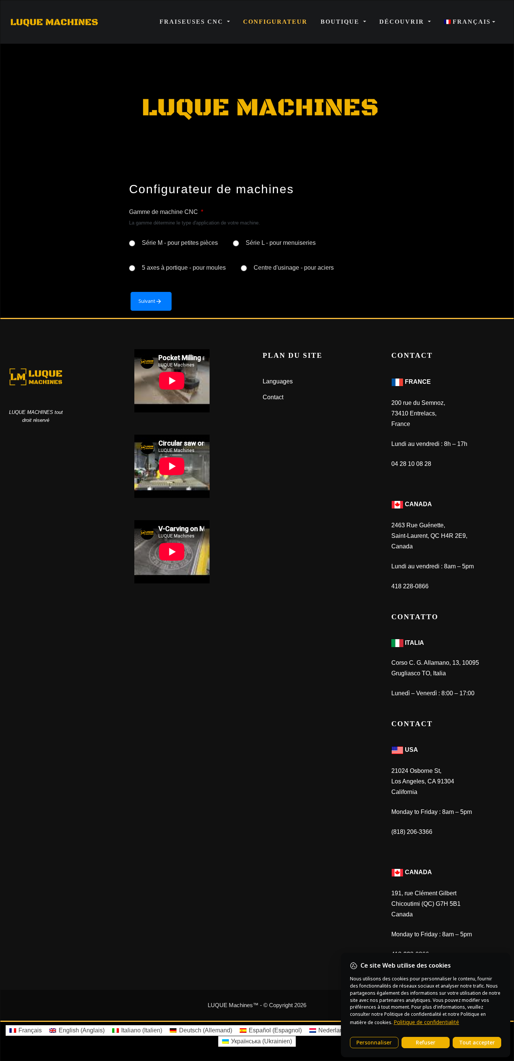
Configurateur (275, 21)
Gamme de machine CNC (166, 212)
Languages (278, 381)
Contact (273, 397)
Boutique (341, 21)
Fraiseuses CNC (192, 21)
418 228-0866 (410, 586)
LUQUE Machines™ (233, 1005)
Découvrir (402, 21)
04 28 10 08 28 (411, 464)
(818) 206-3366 (411, 832)
